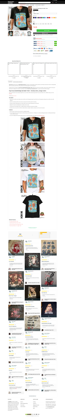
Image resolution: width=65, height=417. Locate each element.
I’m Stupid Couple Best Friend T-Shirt (51, 76)
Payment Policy (35, 406)
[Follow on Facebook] (52, 0)
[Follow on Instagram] (53, 0)
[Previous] (9, 18)
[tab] (10, 82)
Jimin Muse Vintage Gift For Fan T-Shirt (33, 282)
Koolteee (10, 93)
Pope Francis (45, 53)
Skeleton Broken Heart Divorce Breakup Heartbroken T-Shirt (26, 76)
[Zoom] (9, 29)
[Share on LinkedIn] (40, 56)
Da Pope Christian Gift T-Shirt (14, 221)
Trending (36, 6)
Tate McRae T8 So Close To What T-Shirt (17, 362)
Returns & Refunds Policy (24, 403)
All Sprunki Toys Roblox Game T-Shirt (50, 359)
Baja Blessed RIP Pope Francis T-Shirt (15, 222)
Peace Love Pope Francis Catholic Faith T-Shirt (16, 224)
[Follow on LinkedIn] (56, 0)
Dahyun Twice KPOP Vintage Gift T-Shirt (34, 313)
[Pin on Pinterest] (38, 56)
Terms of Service (22, 406)
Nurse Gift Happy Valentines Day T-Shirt (14, 76)
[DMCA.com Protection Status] (28, 414)
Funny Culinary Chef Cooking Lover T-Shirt (38, 76)
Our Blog (34, 401)
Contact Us (34, 403)
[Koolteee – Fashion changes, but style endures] (11, 2)
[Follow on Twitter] (54, 0)
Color (34, 15)
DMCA (34, 408)
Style (34, 11)
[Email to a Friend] (37, 56)
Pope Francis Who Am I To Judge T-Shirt (15, 225)
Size (33, 21)
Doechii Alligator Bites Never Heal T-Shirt (34, 374)
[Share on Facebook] (34, 56)
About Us (21, 401)
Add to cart (47, 30)
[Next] (30, 18)
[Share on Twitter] (35, 56)
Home (34, 6)
